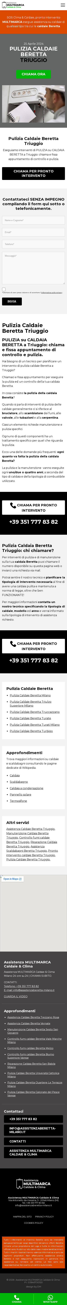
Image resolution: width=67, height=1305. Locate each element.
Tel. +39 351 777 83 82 (33, 1203)
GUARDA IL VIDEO (15, 996)
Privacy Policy (44, 1216)
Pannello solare (20, 794)
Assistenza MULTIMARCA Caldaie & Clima (30, 1152)
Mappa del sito (22, 1216)
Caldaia (15, 775)
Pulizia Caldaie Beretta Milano (30, 695)
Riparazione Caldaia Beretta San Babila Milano (31, 1065)
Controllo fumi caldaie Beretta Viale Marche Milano (34, 1040)
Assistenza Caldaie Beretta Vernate (28, 1023)
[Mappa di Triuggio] (33, 913)
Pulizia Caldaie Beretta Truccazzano (35, 712)
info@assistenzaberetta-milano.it (32, 1130)
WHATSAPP (50, 1302)
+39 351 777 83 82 (23, 1119)
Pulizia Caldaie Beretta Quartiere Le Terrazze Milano (34, 1084)
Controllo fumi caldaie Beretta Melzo (30, 1048)
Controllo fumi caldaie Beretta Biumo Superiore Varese (30, 1056)
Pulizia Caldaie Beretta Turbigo (31, 731)
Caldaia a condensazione (26, 788)
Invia (12, 301)
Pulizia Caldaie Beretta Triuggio (28, 859)
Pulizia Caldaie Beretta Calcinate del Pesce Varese (33, 1094)
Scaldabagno (19, 781)
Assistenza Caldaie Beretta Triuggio (30, 829)
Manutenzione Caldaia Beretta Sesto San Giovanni (32, 1031)
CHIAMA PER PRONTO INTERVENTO (34, 173)
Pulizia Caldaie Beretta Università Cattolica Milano (33, 1075)
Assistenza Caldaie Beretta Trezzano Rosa (33, 1017)
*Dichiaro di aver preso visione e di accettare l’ (32, 292)
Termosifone (18, 801)
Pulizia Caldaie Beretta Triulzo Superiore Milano (30, 703)
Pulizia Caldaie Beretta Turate (30, 718)
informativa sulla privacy (51, 292)
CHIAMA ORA (33, 74)
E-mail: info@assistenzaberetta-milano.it (29, 990)
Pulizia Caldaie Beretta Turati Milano (35, 724)
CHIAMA (16, 1302)
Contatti (17, 1141)
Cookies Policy (33, 1223)
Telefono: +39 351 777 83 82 (21, 986)
